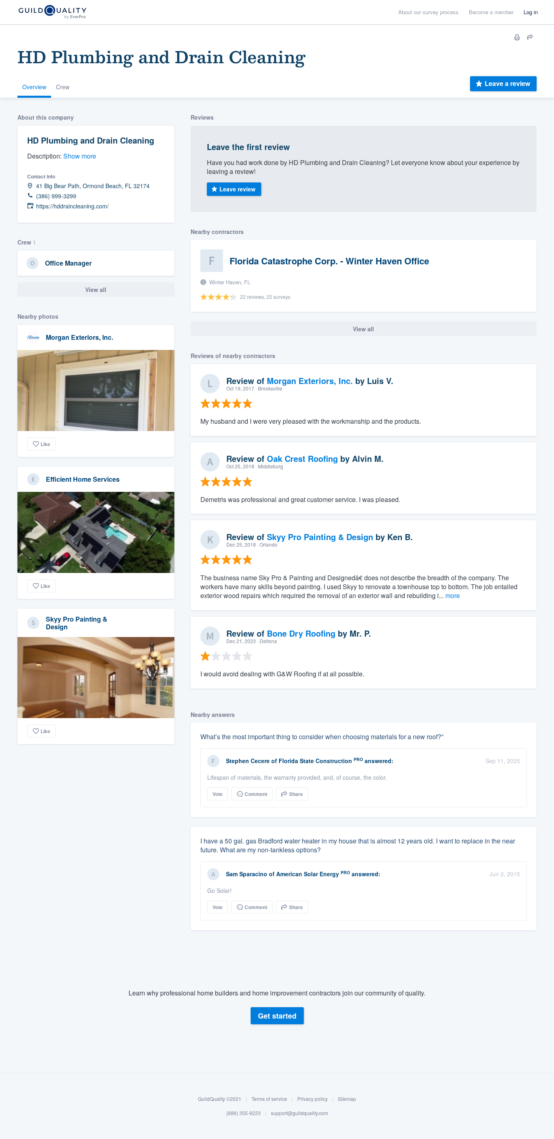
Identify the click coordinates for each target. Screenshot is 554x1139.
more (452, 595)
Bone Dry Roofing (301, 633)
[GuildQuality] (52, 12)
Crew (62, 87)
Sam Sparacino (246, 874)
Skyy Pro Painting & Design (76, 622)
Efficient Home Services (83, 479)
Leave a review (507, 83)
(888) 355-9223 (243, 1112)
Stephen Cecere (248, 761)
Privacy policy (312, 1098)
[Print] (517, 37)
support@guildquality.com (299, 1112)
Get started (277, 1015)
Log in (531, 12)
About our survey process (428, 12)
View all (95, 289)
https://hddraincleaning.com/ (72, 206)
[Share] (530, 37)
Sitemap (347, 1098)
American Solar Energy (307, 874)
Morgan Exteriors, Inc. (79, 337)
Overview (34, 87)
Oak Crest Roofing (302, 458)
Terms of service (269, 1098)
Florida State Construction (315, 761)
